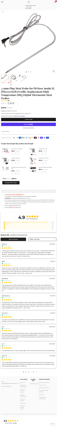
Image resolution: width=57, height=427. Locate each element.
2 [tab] (28, 72)
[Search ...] (29, 2)
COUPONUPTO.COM (33, 383)
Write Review (13, 239)
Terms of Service (22, 400)
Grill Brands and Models (43, 391)
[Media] (54, 71)
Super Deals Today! (44, 387)
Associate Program (44, 382)
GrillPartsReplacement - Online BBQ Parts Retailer (29, 7)
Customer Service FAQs (23, 386)
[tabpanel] (28, 43)
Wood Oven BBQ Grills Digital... (45, 167)
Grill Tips (41, 394)
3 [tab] (30, 72)
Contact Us (23, 403)
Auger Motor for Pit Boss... (17, 148)
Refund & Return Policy (22, 407)
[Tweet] (11, 103)
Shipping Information (23, 395)
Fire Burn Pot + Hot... (43, 148)
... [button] (26, 256)
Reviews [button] (5, 235)
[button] (5, 100)
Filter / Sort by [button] (35, 239)
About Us (22, 382)
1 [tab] (26, 72)
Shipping (3, 110)
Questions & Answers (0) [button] (18, 235)
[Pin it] (13, 103)
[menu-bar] (2, 2)
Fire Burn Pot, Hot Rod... (44, 158)
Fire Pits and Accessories (42, 398)
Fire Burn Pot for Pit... (16, 158)
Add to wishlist (5, 131)
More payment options (28, 127)
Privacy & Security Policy (22, 391)
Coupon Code (42, 385)
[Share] (8, 103)
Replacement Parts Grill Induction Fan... (18, 168)
